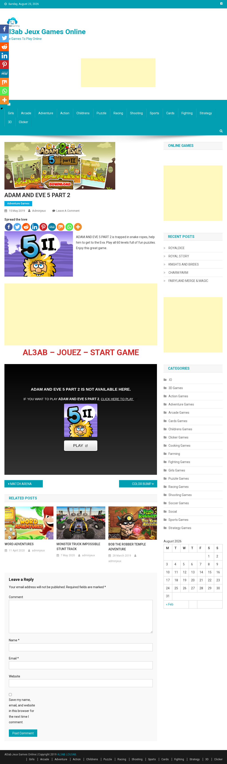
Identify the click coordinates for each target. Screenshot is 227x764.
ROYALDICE (176, 248)
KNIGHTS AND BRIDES (183, 264)
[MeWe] (52, 227)
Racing (118, 113)
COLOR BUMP (141, 484)
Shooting (136, 113)
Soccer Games (178, 503)
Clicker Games (178, 437)
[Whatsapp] (69, 227)
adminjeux (39, 210)
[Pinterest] (43, 227)
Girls (11, 113)
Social (172, 511)
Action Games (178, 396)
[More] (78, 227)
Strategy (206, 113)
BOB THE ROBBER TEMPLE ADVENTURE (127, 547)
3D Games (175, 388)
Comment (16, 597)
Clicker (23, 122)
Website (14, 676)
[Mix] (61, 227)
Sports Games (178, 520)
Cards (170, 113)
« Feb (169, 604)
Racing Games (178, 487)
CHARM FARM (178, 272)
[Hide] (2, 108)
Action (64, 113)
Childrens (83, 113)
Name (14, 640)
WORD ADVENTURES (19, 544)
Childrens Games (180, 429)
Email (14, 658)
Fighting (187, 113)
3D (10, 122)
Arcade (26, 113)
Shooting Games (180, 495)
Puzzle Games (178, 478)
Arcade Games (178, 412)
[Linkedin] (35, 227)
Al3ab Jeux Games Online (45, 31)
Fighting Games (179, 462)
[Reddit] (26, 227)
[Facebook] (9, 227)
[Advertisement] (118, 72)
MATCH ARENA (21, 484)
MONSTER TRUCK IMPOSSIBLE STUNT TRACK (78, 546)
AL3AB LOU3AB (66, 754)
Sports (154, 113)
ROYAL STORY (178, 256)
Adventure (45, 113)
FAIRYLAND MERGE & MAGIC (188, 281)
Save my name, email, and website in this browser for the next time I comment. (22, 711)
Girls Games (176, 470)
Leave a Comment (68, 210)
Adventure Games (18, 203)
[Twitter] (17, 227)
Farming (174, 454)
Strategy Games (179, 528)
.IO (170, 380)
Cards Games (177, 421)
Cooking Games (179, 445)
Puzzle (101, 113)
